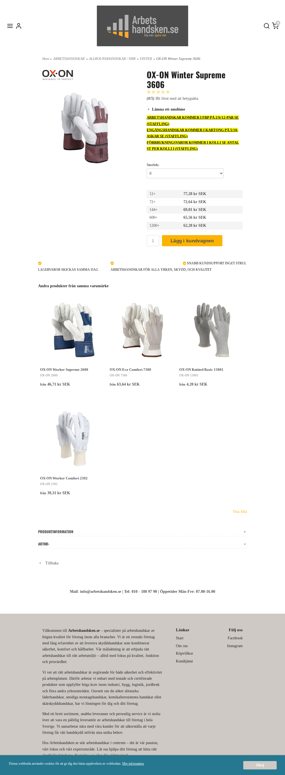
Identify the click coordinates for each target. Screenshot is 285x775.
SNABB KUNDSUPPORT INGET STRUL (216, 263)
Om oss (182, 646)
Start (179, 638)
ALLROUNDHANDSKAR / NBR (112, 59)
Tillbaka (50, 563)
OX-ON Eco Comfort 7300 (130, 369)
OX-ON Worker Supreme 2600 (64, 369)
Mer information (133, 764)
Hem (45, 59)
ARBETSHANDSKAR (69, 59)
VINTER (146, 59)
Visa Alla (240, 512)
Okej (260, 765)
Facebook (235, 638)
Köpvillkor (184, 653)
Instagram (235, 646)
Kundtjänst (184, 661)
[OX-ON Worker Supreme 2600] (73, 330)
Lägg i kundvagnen (192, 240)
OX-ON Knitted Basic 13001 (201, 369)
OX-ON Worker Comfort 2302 (64, 478)
